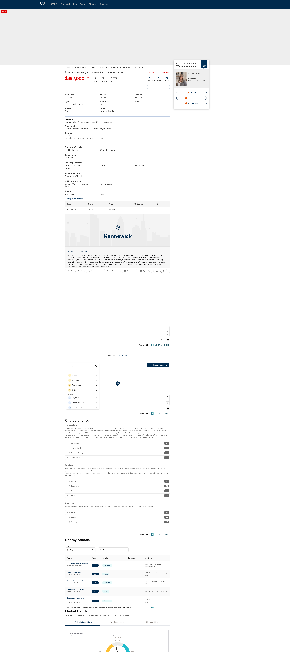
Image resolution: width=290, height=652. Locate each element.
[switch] (151, 79)
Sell (68, 4)
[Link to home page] (42, 4)
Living (74, 4)
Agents (83, 4)
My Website (193, 103)
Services (104, 4)
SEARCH (54, 4)
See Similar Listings (158, 87)
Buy (62, 4)
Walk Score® (122, 355)
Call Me (192, 92)
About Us (93, 4)
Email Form (193, 98)
